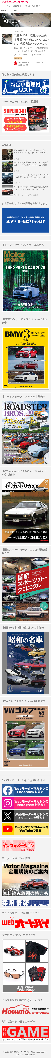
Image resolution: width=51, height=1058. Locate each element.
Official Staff (18, 32)
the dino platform (28, 1055)
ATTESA (12, 21)
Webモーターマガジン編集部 (30, 62)
